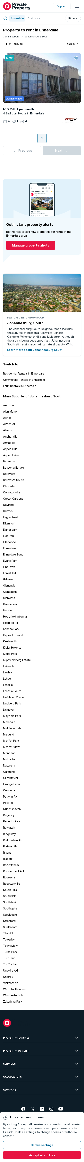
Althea (7, 417)
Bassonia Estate (13, 467)
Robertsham (11, 865)
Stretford (9, 920)
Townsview (10, 945)
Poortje (8, 802)
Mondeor (9, 753)
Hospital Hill (10, 622)
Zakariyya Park (12, 1001)
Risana (7, 852)
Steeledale (10, 914)
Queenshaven (12, 809)
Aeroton (8, 405)
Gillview (8, 579)
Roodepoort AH (13, 871)
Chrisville (8, 486)
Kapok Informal (13, 635)
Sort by (71, 43)
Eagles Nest (10, 517)
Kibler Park (10, 653)
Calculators (12, 1076)
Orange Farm (11, 784)
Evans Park (10, 560)
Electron (8, 535)
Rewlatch (9, 827)
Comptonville (11, 492)
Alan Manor (10, 411)
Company (9, 1089)
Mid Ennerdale (12, 728)
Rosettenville (11, 883)
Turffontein (10, 964)
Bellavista (9, 473)
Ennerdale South (13, 554)
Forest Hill (9, 573)
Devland (8, 504)
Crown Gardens (13, 498)
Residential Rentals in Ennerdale (23, 373)
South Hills (10, 889)
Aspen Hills (10, 449)
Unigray (8, 976)
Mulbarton (9, 759)
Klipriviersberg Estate (17, 660)
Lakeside (8, 666)
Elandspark (10, 529)
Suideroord (10, 927)
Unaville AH (10, 970)
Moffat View (11, 746)
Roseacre (9, 877)
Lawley (7, 672)
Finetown (9, 566)
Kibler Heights (12, 647)
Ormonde (9, 790)
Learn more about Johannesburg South (35, 349)
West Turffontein (14, 989)
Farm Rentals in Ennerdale (19, 386)
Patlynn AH (10, 796)
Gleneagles (10, 591)
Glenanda (9, 585)
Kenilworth (10, 641)
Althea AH (9, 424)
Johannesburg (11, 36)
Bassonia (9, 461)
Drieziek (8, 511)
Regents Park (11, 821)
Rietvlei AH (10, 846)
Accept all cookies (42, 1155)
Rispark (8, 858)
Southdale (9, 896)
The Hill (8, 933)
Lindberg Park (12, 703)
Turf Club (9, 958)
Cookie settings (42, 1145)
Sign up (61, 6)
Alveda (7, 430)
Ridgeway (9, 834)
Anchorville (10, 436)
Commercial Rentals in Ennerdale (24, 379)
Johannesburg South (36, 36)
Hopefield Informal (15, 616)
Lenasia (8, 684)
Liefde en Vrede (13, 697)
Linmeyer (8, 709)
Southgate (10, 908)
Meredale (9, 722)
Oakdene (9, 771)
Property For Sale (16, 1037)
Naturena (9, 765)
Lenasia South (12, 691)
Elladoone (9, 542)
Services (9, 1063)
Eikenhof (8, 523)
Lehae (7, 678)
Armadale (9, 442)
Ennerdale (9, 548)
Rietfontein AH (12, 840)
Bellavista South (13, 480)
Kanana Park (11, 629)
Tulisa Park (10, 951)
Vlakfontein (10, 983)
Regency (8, 815)
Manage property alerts (30, 245)
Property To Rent (16, 1050)
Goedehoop (11, 604)
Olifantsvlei (10, 778)
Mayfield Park (12, 715)
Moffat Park (11, 740)
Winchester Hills (13, 995)
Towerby (9, 939)
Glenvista (9, 598)
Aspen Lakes (11, 455)
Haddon (8, 610)
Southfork (9, 902)
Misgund (8, 734)
